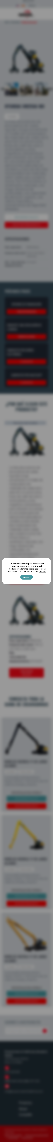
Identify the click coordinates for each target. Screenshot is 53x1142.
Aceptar (26, 577)
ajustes (42, 571)
